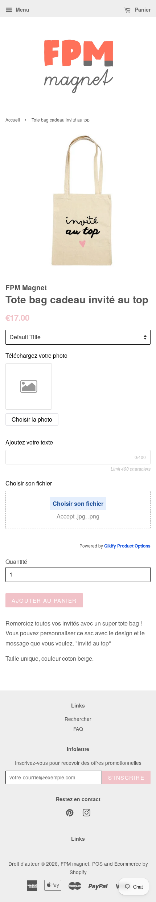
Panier (142, 9)
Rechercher (78, 718)
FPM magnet (75, 863)
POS (97, 863)
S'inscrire (126, 777)
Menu (21, 9)
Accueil (12, 119)
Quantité (16, 561)
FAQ (78, 728)
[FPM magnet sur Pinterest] (70, 813)
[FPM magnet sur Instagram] (86, 813)
